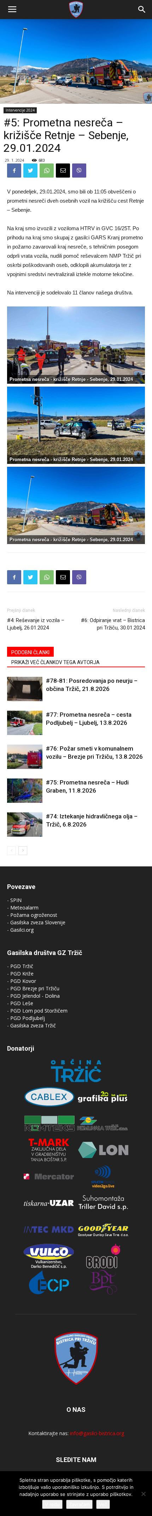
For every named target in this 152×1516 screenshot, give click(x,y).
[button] (142, 9)
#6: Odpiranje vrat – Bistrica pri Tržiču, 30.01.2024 (113, 624)
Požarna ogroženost (33, 915)
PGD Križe (22, 973)
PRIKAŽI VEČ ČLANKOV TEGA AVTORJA (55, 662)
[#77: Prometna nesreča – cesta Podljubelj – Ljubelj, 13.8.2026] (24, 723)
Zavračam (79, 1504)
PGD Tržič (21, 966)
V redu (52, 1504)
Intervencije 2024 (20, 110)
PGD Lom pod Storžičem (39, 1010)
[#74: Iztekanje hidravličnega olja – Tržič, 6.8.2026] (24, 824)
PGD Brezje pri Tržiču (34, 988)
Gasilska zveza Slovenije (37, 922)
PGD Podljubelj (27, 1018)
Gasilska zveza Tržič (33, 1025)
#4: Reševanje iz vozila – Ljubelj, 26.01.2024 (35, 624)
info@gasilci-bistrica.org (97, 1433)
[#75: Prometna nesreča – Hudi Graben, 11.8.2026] (24, 790)
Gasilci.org (22, 929)
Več (103, 1504)
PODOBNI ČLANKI (30, 652)
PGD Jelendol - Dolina (35, 995)
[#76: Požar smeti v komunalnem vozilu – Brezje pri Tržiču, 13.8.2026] (24, 757)
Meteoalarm (24, 907)
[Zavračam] (143, 1493)
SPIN (16, 900)
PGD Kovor (23, 981)
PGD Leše (21, 1003)
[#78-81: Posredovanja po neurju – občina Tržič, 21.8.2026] (24, 689)
